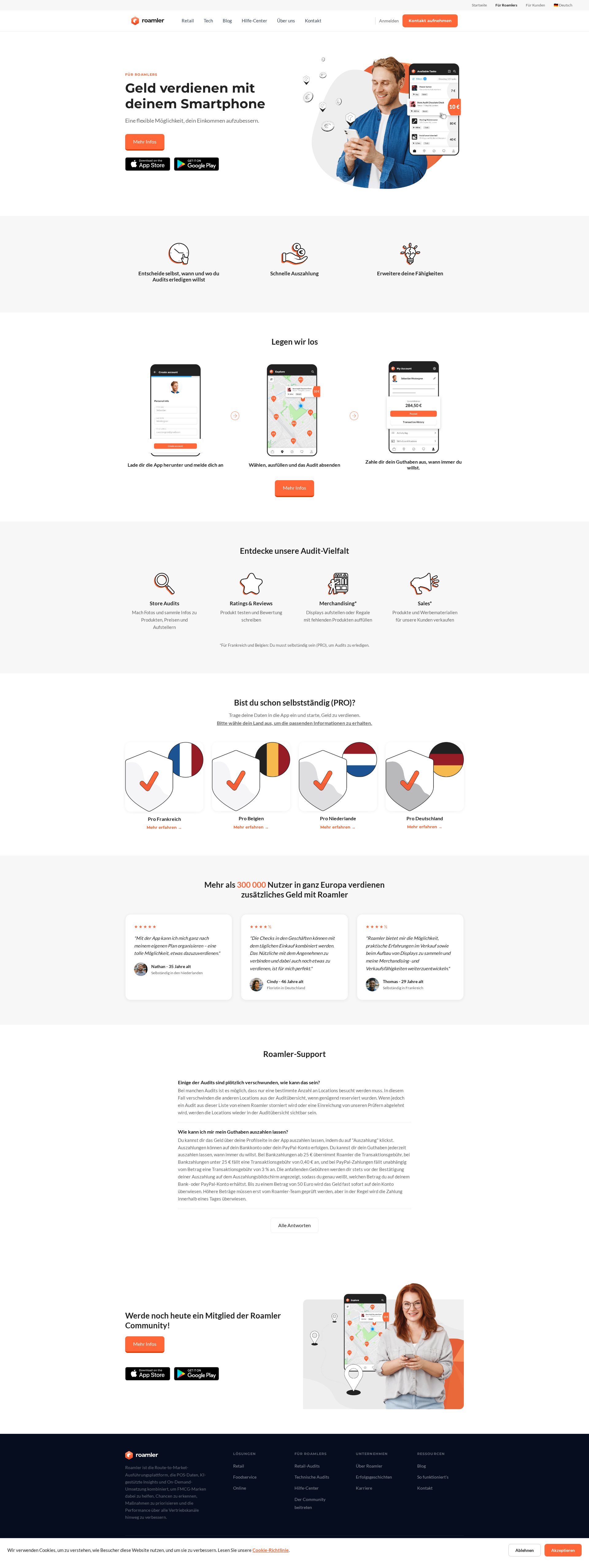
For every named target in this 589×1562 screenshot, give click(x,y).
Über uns (286, 20)
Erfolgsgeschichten (374, 1477)
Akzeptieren (563, 1550)
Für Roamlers (506, 5)
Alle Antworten (294, 1225)
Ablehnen (524, 1550)
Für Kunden (535, 5)
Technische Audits (311, 1477)
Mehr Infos (144, 141)
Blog (227, 20)
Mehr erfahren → (164, 827)
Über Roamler (369, 1465)
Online (239, 1488)
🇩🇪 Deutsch (563, 5)
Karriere (364, 1488)
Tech (208, 20)
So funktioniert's (432, 1477)
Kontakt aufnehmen (430, 20)
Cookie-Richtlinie (270, 1550)
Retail (188, 20)
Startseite (479, 5)
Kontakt (313, 20)
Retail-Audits (307, 1465)
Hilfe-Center (254, 20)
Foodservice (244, 1477)
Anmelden (389, 20)
